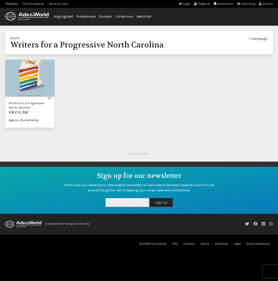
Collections (124, 16)
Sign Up (161, 202)
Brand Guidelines (258, 244)
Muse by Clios (58, 4)
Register (204, 4)
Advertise (221, 244)
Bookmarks (225, 4)
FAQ (175, 244)
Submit (268, 4)
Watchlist (144, 16)
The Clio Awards (33, 4)
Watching (248, 4)
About (205, 244)
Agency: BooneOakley (24, 120)
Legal (237, 244)
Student (105, 16)
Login (186, 4)
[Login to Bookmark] (49, 97)
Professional (86, 16)
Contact (189, 244)
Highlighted (63, 16)
